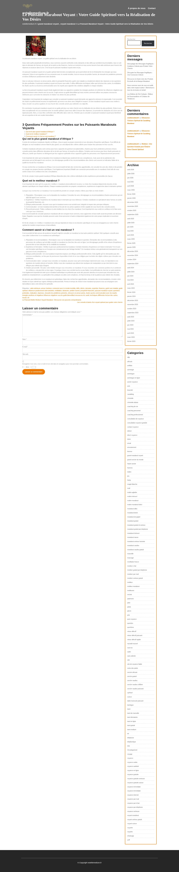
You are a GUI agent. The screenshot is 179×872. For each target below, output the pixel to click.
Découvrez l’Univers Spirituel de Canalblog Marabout (138, 120)
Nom (24, 339)
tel (128, 733)
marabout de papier (133, 517)
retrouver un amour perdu (76, 293)
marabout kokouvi (133, 533)
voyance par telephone (135, 807)
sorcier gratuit (132, 676)
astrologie (130, 370)
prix (128, 615)
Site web (25, 354)
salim (129, 652)
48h (128, 357)
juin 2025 (130, 227)
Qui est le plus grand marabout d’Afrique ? (40, 132)
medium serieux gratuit (135, 578)
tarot (128, 709)
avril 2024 (130, 284)
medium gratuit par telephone (137, 570)
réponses (41, 293)
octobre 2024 (131, 259)
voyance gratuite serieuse (136, 778)
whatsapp (130, 836)
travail (24, 297)
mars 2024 (131, 288)
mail (128, 488)
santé (87, 295)
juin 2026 (130, 178)
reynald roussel (132, 643)
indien (129, 472)
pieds (129, 607)
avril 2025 (130, 235)
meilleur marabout (133, 586)
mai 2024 (130, 280)
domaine (88, 288)
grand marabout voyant (48, 24)
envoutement (131, 447)
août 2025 (130, 218)
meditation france (133, 562)
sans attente (131, 656)
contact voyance (132, 427)
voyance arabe (132, 762)
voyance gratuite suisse (135, 782)
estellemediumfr (133, 118)
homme (129, 468)
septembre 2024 (132, 263)
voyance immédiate (134, 791)
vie (28, 297)
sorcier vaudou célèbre (135, 684)
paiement (130, 599)
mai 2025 (130, 231)
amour (43, 288)
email (129, 443)
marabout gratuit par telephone (137, 529)
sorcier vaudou (132, 680)
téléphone (130, 738)
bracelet (130, 390)
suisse (129, 697)
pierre (129, 611)
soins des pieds (132, 668)
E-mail (25, 347)
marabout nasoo (132, 537)
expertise (95, 288)
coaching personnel (133, 410)
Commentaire (27, 315)
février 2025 (131, 243)
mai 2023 (130, 329)
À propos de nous (136, 8)
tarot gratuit (131, 725)
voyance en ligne (133, 770)
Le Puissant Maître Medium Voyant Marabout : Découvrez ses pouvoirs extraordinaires (51, 300)
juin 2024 (130, 276)
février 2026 (131, 194)
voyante (130, 828)
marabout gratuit (132, 521)
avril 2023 (130, 333)
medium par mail (133, 574)
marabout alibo (132, 509)
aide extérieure (35, 288)
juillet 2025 (130, 223)
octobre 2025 (131, 210)
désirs (82, 288)
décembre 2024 (132, 251)
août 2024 (130, 268)
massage (130, 558)
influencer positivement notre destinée (41, 290)
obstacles (65, 290)
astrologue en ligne (133, 378)
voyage (129, 754)
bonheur (49, 288)
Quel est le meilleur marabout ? (36, 134)
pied (128, 603)
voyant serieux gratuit (134, 819)
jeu (128, 476)
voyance (130, 758)
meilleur (130, 582)
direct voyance (132, 435)
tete (128, 746)
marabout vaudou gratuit (135, 549)
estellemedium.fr (35, 13)
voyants (130, 832)
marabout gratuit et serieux (136, 525)
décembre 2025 (132, 202)
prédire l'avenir (75, 290)
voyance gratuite (132, 774)
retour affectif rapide (134, 639)
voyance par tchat (133, 803)
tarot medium (131, 729)
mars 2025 (131, 239)
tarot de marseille (133, 713)
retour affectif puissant (134, 635)
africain (129, 361)
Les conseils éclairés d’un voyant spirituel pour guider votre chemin (99, 302)
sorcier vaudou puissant (135, 688)
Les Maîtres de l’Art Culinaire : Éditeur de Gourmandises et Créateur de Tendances (140, 96)
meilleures (130, 590)
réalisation (33, 293)
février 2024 (131, 292)
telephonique (131, 742)
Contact (152, 8)
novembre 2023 (132, 304)
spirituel (129, 693)
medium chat (131, 566)
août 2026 (130, 169)
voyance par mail (133, 799)
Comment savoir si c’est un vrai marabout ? (41, 136)
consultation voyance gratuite (137, 423)
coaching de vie (132, 406)
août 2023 (130, 317)
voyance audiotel (133, 766)
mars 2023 (131, 337)
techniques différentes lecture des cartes (103, 295)
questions (130, 627)
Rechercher (131, 39)
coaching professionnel (135, 414)
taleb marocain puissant (135, 701)
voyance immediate (134, 787)
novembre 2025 (132, 206)
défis (78, 288)
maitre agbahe (132, 492)
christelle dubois (132, 402)
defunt (129, 431)
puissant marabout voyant (103, 290)
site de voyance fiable (134, 664)
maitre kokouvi (132, 496)
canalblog (130, 394)
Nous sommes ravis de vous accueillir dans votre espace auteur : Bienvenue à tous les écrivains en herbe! (140, 87)
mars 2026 (131, 190)
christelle (130, 398)
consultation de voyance (135, 419)
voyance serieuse (133, 811)
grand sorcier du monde (135, 459)
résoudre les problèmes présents (56, 293)
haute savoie (131, 464)
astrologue (130, 374)
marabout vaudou (133, 545)
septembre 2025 (132, 214)
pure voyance (132, 619)
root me (129, 648)
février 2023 (131, 341)
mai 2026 (130, 182)
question (130, 623)
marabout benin (132, 513)
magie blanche (132, 484)
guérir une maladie (112, 288)
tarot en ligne (131, 721)
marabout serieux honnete (136, 541)
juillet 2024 (130, 272)
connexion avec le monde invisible (64, 288)
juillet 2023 (130, 321)
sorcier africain (132, 672)
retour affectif (131, 631)
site (128, 660)
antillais (129, 365)
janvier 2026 (131, 198)
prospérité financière (87, 290)
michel (129, 594)
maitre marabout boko (134, 504)
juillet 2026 (130, 173)
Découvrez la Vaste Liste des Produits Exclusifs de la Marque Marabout (140, 80)
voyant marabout (67, 24)
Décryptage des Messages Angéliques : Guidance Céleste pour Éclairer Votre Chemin (140, 66)
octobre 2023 (131, 308)
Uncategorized (132, 750)
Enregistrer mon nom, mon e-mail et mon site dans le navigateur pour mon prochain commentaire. (55, 364)
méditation (58, 290)
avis (128, 386)
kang (129, 480)
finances (102, 288)
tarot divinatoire (132, 717)
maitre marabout (132, 500)
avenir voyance (132, 382)
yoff (128, 840)
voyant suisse (132, 823)
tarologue (130, 705)
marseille (130, 553)
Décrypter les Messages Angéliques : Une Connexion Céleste (140, 74)
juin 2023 (130, 325)
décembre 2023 (132, 300)
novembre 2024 (132, 255)
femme (129, 451)
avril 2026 (130, 186)
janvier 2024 (131, 296)
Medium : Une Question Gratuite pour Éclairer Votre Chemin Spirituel (139, 146)
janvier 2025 (131, 247)
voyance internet (132, 795)
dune (129, 439)
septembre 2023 (132, 312)
